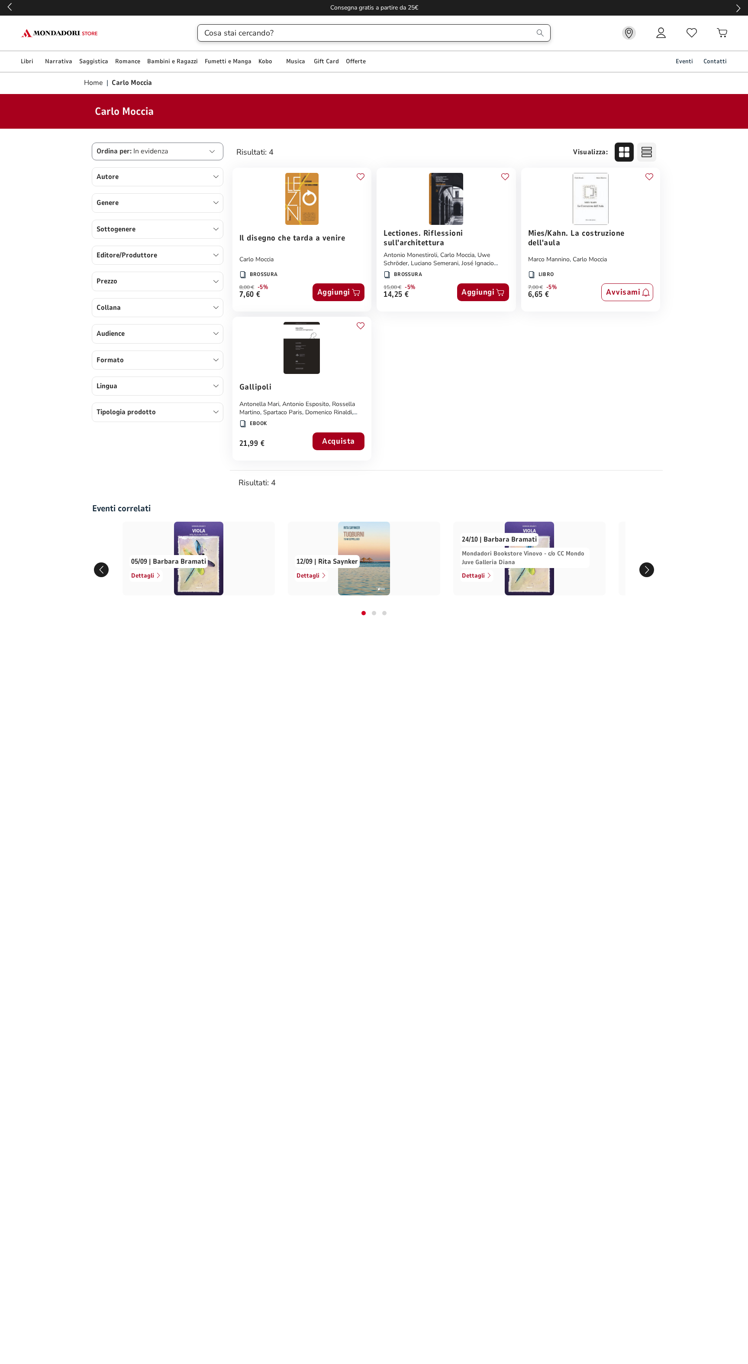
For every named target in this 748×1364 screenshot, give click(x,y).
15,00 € (392, 287)
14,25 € (396, 294)
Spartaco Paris (282, 412)
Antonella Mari (259, 404)
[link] (629, 33)
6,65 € (538, 294)
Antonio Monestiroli (410, 255)
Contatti (715, 61)
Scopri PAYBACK (182, 7)
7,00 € (535, 287)
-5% (263, 287)
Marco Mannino (549, 259)
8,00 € (246, 287)
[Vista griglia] (624, 152)
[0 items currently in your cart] (722, 33)
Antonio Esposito (305, 404)
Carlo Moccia (256, 259)
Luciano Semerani (434, 263)
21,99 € (252, 443)
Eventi (684, 61)
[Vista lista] (646, 152)
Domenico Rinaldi (328, 412)
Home (94, 83)
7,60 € (250, 294)
